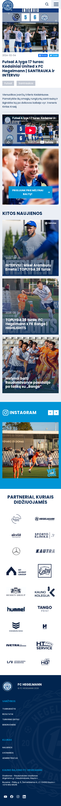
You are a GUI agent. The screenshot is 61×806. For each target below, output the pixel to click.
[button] (47, 4)
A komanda (7, 752)
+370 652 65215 (9, 784)
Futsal (8, 83)
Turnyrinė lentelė (10, 719)
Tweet (55, 55)
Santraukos (26, 83)
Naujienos (7, 747)
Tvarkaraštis (9, 709)
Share (44, 55)
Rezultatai (7, 714)
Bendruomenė (9, 724)
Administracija (10, 758)
